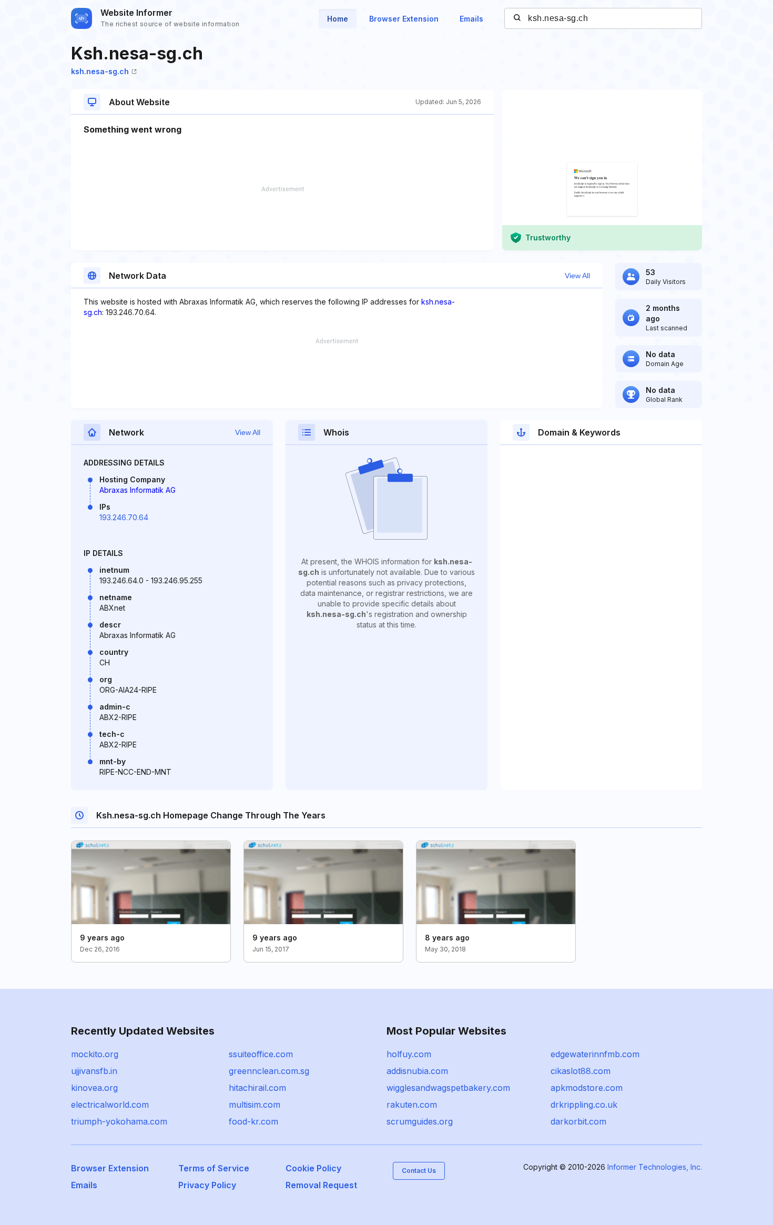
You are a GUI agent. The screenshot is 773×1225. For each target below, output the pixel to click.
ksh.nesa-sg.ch (100, 71)
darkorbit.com (578, 1121)
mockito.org (94, 1054)
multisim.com (254, 1104)
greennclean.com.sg (269, 1071)
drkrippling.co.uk (584, 1104)
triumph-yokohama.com (119, 1121)
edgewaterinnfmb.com (595, 1054)
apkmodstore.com (587, 1087)
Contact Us (419, 1171)
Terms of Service (213, 1168)
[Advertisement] (282, 218)
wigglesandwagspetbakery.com (448, 1087)
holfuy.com (409, 1054)
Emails (471, 18)
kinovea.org (94, 1087)
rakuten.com (412, 1104)
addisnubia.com (417, 1071)
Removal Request (321, 1185)
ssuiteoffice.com (261, 1054)
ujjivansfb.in (94, 1071)
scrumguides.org (420, 1121)
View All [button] (577, 275)
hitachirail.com (257, 1087)
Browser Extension (404, 18)
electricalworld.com (110, 1104)
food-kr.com (253, 1121)
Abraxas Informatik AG (137, 489)
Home (337, 18)
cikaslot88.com (581, 1071)
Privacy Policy (207, 1185)
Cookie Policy (313, 1168)
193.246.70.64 (123, 517)
